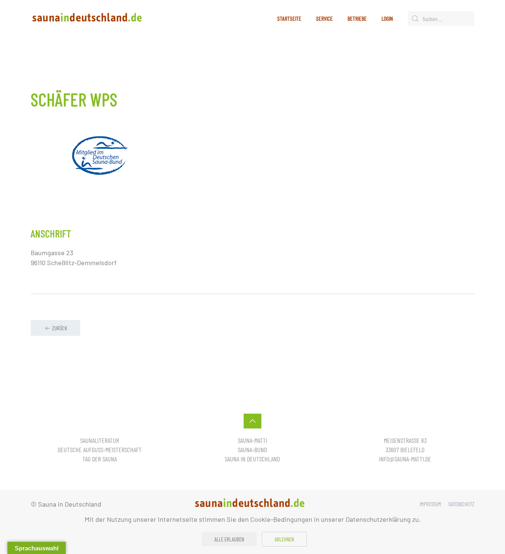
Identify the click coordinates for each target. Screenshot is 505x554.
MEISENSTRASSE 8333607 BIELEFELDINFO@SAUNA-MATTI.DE (405, 449)
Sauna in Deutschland (252, 459)
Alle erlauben (229, 539)
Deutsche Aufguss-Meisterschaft (100, 449)
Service (324, 18)
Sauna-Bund (252, 449)
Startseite (289, 18)
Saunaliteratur (99, 440)
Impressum (430, 504)
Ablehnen (284, 539)
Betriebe (357, 18)
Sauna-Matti (252, 440)
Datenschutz (461, 504)
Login (387, 18)
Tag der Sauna (99, 459)
